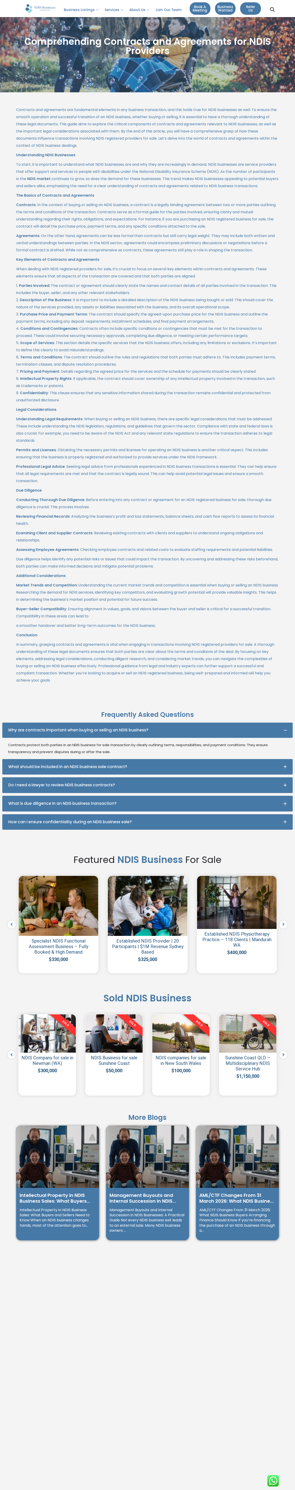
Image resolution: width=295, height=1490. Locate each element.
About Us (137, 9)
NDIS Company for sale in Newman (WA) (47, 1060)
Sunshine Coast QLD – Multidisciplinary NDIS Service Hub (247, 1063)
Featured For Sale (147, 859)
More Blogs (147, 1117)
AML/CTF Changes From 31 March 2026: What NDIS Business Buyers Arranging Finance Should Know (237, 1198)
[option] (58, 924)
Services (112, 9)
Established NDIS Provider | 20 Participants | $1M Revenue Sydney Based (147, 946)
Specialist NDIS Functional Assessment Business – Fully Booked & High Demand (58, 946)
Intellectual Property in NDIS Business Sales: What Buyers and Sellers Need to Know (53, 1198)
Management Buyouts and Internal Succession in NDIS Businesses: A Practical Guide (144, 1198)
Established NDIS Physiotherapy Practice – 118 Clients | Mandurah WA (236, 939)
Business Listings (79, 9)
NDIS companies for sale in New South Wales (181, 1060)
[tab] (147, 730)
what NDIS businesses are (108, 164)
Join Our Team (168, 9)
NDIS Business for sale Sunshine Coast (114, 1060)
